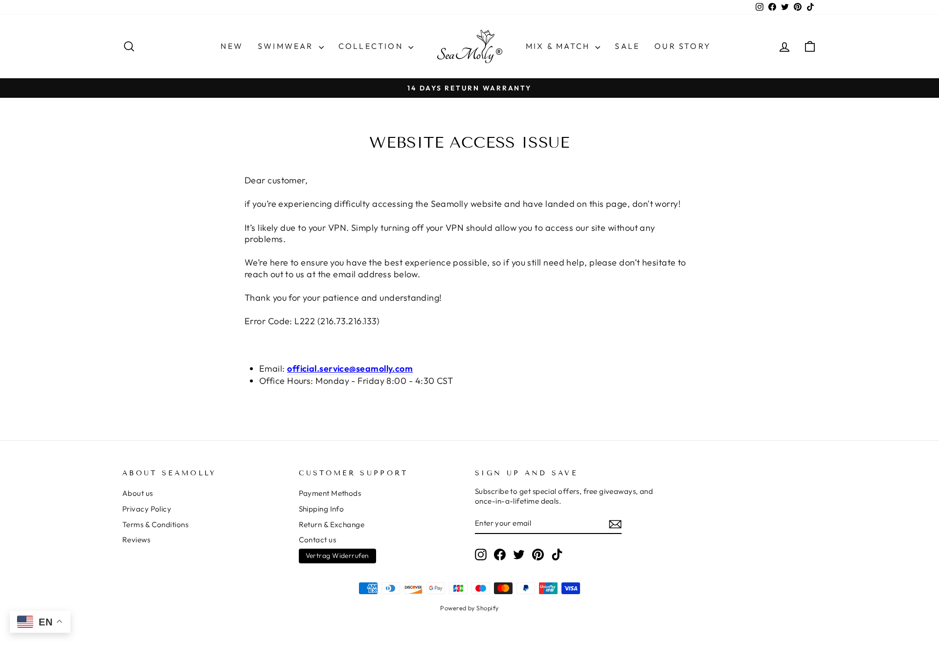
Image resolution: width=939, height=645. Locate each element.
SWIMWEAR (287, 46)
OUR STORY (682, 46)
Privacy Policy (146, 508)
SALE (627, 46)
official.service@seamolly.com (350, 368)
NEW (232, 46)
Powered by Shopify (469, 608)
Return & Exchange (332, 524)
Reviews (136, 539)
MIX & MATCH (559, 46)
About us (137, 493)
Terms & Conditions (155, 524)
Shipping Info (321, 508)
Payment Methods (330, 493)
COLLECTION (372, 46)
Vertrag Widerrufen (337, 555)
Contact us (317, 539)
